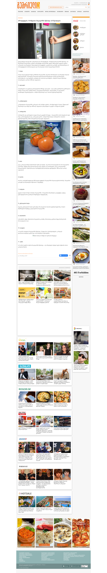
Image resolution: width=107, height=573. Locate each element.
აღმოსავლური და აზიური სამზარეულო (74, 555)
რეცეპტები (26, 544)
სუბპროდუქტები (45, 558)
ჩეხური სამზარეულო (69, 554)
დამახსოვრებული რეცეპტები (79, 4)
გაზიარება (64, 255)
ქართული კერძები (24, 552)
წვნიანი (21, 559)
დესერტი (65, 558)
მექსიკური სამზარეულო (25, 555)
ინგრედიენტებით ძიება (56, 7)
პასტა (20, 558)
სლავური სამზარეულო (25, 554)
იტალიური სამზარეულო (48, 552)
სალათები (44, 557)
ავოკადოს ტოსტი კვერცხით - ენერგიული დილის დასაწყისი (81, 267)
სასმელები (22, 561)
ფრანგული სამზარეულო (70, 552)
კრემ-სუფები (22, 556)
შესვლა (76, 2)
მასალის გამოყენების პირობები (25, 253)
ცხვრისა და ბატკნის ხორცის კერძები (73, 556)
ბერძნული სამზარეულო (47, 554)
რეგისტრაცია (84, 2)
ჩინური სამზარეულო (47, 555)
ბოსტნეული (66, 557)
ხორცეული (44, 556)
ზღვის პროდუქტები (24, 557)
